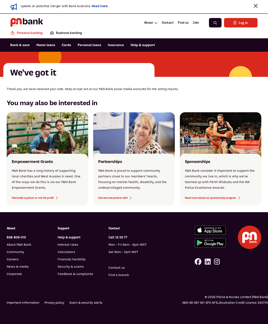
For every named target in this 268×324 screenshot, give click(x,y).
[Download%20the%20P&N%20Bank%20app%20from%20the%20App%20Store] (210, 230)
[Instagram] (217, 262)
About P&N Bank (19, 245)
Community (15, 252)
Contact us (116, 268)
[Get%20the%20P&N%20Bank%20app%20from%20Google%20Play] (210, 242)
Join (196, 23)
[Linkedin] (208, 262)
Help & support (143, 45)
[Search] (215, 22)
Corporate (14, 274)
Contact (168, 23)
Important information (23, 303)
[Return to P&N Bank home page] (26, 22)
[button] (256, 5)
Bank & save (20, 45)
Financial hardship (71, 259)
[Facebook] (198, 262)
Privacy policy (54, 303)
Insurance (116, 45)
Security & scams (71, 267)
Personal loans (89, 45)
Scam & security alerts (85, 303)
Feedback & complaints (75, 274)
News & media (18, 267)
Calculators (66, 252)
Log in (243, 23)
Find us (183, 23)
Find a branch (118, 275)
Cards (66, 45)
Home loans (45, 45)
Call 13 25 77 (117, 237)
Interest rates (68, 245)
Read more (100, 6)
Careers (13, 259)
